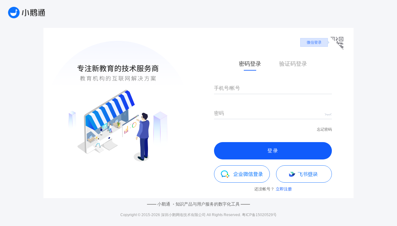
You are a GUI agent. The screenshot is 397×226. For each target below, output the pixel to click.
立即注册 (284, 189)
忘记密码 (324, 129)
